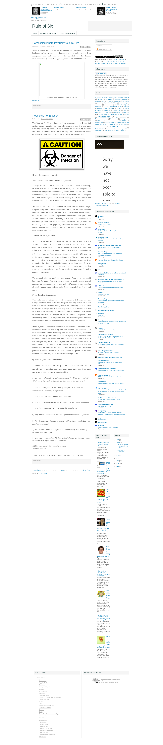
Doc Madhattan (43, 691)
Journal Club (116, 110)
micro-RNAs (109, 112)
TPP (112, 5)
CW (64, 5)
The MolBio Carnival (104, 375)
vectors (125, 127)
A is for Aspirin (42, 680)
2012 (117, 461)
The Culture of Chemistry (45, 728)
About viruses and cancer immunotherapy (109, 247)
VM (115, 5)
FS (33, 5)
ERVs (114, 103)
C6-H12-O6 (42, 685)
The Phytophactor (44, 732)
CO (59, 5)
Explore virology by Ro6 (67, 33)
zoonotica (101, 425)
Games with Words (44, 695)
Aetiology (101, 216)
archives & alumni (115, 679)
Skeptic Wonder (43, 720)
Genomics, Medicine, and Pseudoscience (111, 279)
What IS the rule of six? (48, 33)
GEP (73, 5)
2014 (117, 455)
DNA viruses (126, 101)
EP (70, 5)
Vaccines (113, 127)
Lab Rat (100, 292)
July (118, 442)
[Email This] (81, 47)
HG (79, 5)
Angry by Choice (43, 683)
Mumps (126, 112)
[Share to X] (85, 47)
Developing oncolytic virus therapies (109, 245)
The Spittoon (102, 381)
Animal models (123, 97)
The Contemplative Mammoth (107, 368)
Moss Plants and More (45, 707)
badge (116, 682)
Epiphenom (42, 693)
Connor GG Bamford (118, 59)
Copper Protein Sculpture (104, 224)
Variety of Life (42, 736)
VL (61, 5)
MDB (86, 5)
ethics (121, 103)
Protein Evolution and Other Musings (49, 714)
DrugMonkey (102, 263)
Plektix (40, 711)
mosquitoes (117, 112)
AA (36, 5)
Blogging (97, 101)
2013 (117, 458)
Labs (40, 703)
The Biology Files (43, 726)
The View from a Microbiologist (107, 398)
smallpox (124, 120)
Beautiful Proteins (103, 222)
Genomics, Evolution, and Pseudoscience (50, 697)
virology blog (102, 411)
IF (81, 5)
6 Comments (37, 105)
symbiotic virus (99, 122)
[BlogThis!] (83, 47)
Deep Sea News (103, 237)
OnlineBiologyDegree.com (106, 310)
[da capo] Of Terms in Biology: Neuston (108, 352)
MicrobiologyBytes (104, 307)
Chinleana (41, 689)
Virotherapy (110, 129)
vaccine (103, 127)
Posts (100, 46)
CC (53, 5)
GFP (105, 107)
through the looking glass (106, 404)
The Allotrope (42, 722)
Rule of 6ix (42, 26)
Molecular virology (100, 203)
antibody (100, 99)
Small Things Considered (105, 351)
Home (35, 33)
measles (98, 112)
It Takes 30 (101, 286)
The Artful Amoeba (104, 360)
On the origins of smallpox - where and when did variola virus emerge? (103, 617)
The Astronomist (43, 724)
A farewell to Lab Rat (103, 294)
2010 (117, 466)
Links (125, 110)
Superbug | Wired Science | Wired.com (110, 357)
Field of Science (40, 677)
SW (108, 5)
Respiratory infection (101, 119)
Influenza (119, 108)
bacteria (124, 99)
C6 (51, 5)
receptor (124, 117)
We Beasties (102, 419)
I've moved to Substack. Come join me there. (110, 281)
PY (100, 5)
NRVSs (127, 114)
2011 (117, 463)
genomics (98, 107)
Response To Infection (45, 115)
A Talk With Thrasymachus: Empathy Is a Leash (46, 9)
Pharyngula (101, 320)
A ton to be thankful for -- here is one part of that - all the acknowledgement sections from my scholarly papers (112, 391)
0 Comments (37, 460)
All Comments (102, 49)
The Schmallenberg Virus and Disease (108, 427)
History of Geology (44, 699)
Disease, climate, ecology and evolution (110, 260)
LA (83, 5)
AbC (39, 5)
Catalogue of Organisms (45, 687)
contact (107, 679)
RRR (105, 5)
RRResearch (42, 716)
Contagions (101, 229)
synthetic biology (109, 122)
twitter (106, 682)
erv (99, 270)
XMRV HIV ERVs (120, 130)
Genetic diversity (120, 105)
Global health (113, 107)
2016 (117, 440)
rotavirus (108, 120)
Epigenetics (107, 103)
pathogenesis (103, 117)
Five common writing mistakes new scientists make (111, 370)
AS (45, 5)
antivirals (109, 99)
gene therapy (108, 105)
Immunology (108, 108)
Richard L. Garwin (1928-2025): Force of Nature (111, 9)
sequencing (116, 120)
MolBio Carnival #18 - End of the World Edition (110, 377)
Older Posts (86, 470)
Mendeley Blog (102, 299)
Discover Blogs (102, 252)
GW (76, 5)
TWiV (96, 127)
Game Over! (101, 274)
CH (56, 5)
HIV (121, 107)
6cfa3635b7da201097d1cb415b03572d (105, 97)
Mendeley (106, 205)
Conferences (110, 101)
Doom (99, 103)
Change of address (58, 7)
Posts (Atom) (44, 473)
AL (43, 5)
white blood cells (109, 130)
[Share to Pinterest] (89, 47)
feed (108, 681)
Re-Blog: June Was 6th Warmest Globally (109, 399)
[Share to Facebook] (87, 47)
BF (48, 5)
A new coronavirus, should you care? (108, 594)
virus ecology (119, 129)
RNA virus (100, 120)
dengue (117, 101)
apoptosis (117, 99)
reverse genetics (124, 119)
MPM (90, 5)
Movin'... (100, 218)
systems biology (113, 124)
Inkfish (40, 701)
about (102, 679)
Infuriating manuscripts (104, 265)
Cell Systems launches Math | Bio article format (110, 287)
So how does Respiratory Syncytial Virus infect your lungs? (103, 573)
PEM (94, 5)
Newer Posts (37, 470)
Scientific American (104, 343)
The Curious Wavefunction (46, 730)
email (111, 681)
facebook (111, 682)
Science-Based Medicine (105, 334)
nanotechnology (103, 114)
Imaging (99, 108)
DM (67, 5)
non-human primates (116, 114)
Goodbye (100, 315)
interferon (107, 110)
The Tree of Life (102, 388)
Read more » (36, 100)
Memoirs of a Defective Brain (46, 705)
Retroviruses (114, 119)
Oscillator (101, 313)
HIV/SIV (126, 106)
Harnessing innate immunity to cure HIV (55, 42)
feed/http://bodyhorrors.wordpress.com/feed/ (112, 273)
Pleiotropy (101, 328)
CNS (103, 101)
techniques (124, 124)
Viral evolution (99, 129)
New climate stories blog (104, 406)
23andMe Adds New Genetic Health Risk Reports (111, 383)
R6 (102, 5)
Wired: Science (102, 422)
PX (97, 5)
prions (117, 117)
